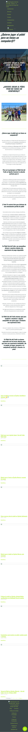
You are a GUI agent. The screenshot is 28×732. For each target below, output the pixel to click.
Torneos (9, 17)
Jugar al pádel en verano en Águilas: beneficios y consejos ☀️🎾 (13, 396)
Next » (20, 698)
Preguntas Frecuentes (14, 720)
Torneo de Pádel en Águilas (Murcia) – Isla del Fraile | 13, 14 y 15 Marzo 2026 (12, 692)
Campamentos (10, 20)
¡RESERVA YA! (10, 25)
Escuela (9, 14)
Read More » (3, 401)
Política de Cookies (14, 711)
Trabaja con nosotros (14, 726)
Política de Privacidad (14, 714)
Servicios (9, 11)
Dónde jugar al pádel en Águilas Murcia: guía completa (12, 555)
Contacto (9, 23)
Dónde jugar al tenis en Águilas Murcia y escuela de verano (13, 478)
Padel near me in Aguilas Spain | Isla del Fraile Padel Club (13, 436)
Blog (11, 708)
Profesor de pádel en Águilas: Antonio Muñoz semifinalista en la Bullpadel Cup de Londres (12, 597)
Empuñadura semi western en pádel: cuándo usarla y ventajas (14, 636)
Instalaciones (10, 9)
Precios (14, 717)
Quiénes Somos (14, 723)
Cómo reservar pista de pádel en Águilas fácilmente (14, 516)
